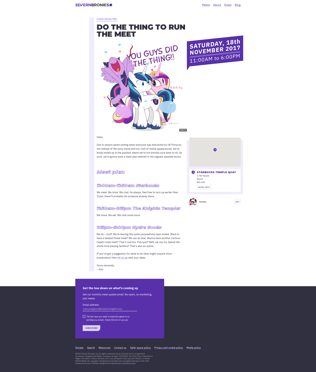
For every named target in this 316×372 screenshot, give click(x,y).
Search (91, 347)
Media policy (194, 347)
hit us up (123, 257)
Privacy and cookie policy (168, 347)
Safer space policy (140, 347)
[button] (215, 150)
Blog (238, 5)
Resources (104, 347)
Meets (206, 5)
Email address (91, 304)
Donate (79, 347)
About (217, 5)
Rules (228, 5)
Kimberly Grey (129, 363)
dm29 (183, 130)
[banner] (93, 4)
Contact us (120, 347)
